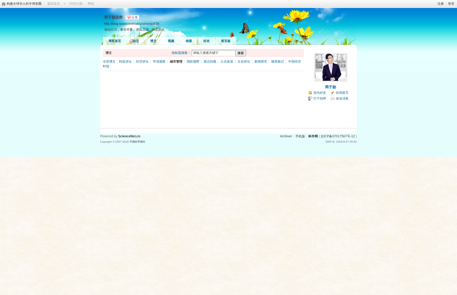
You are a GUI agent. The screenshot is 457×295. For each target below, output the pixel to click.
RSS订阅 (76, 4)
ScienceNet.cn (129, 136)
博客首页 (114, 41)
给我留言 (342, 93)
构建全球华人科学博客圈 (24, 4)
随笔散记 (277, 61)
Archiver (286, 136)
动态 (135, 41)
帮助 (91, 4)
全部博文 (109, 61)
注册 (440, 4)
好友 (206, 41)
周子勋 (330, 87)
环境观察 (159, 61)
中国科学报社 (137, 141)
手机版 (300, 136)
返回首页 (53, 4)
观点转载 (210, 61)
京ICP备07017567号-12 (338, 136)
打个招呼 (319, 98)
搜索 (240, 53)
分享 (134, 17)
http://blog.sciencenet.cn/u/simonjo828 (131, 23)
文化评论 (243, 61)
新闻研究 (260, 61)
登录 (451, 4)
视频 (171, 41)
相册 (189, 41)
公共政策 (227, 61)
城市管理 (176, 61)
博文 (153, 41)
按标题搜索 (180, 53)
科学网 (313, 136)
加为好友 (319, 93)
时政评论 (125, 61)
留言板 (226, 41)
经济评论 (142, 61)
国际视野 (193, 61)
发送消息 (342, 98)
